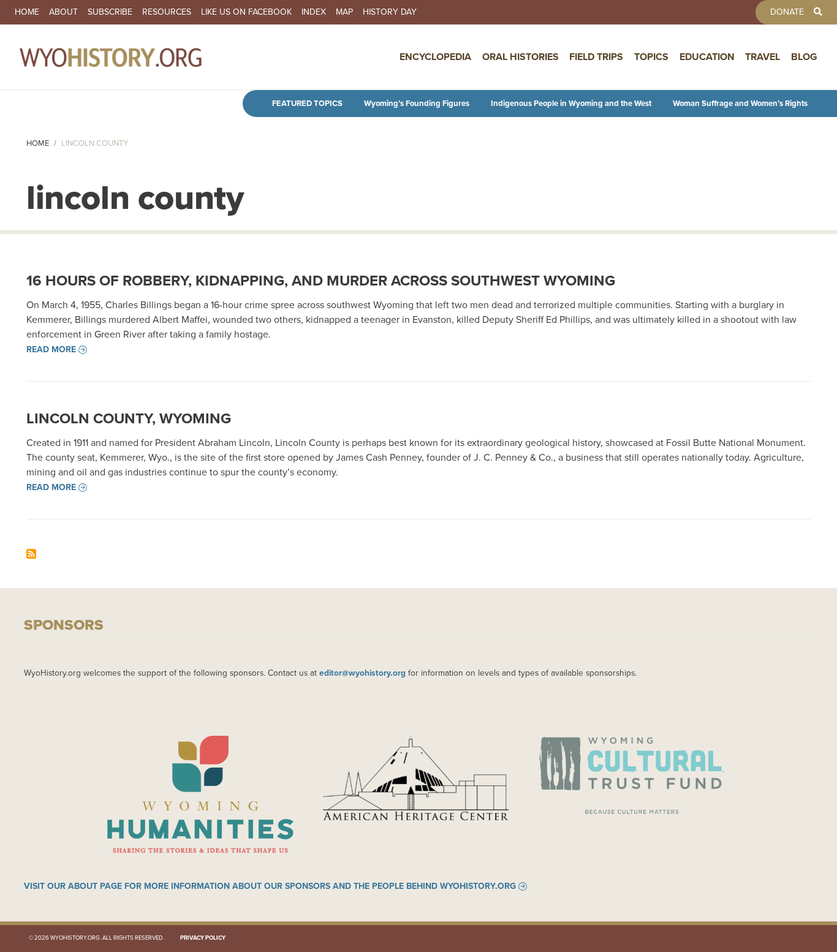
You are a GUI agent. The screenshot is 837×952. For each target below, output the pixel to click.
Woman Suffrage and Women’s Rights (740, 103)
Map (344, 12)
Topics (651, 57)
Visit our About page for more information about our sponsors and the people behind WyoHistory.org (270, 886)
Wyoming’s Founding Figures (416, 103)
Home (27, 12)
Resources (166, 12)
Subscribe (110, 12)
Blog (804, 57)
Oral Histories (520, 57)
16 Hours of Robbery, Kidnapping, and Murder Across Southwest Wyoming (320, 281)
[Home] (137, 57)
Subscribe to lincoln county (31, 554)
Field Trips (596, 57)
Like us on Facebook (246, 12)
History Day (390, 12)
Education (707, 57)
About (63, 12)
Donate (787, 12)
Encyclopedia (435, 57)
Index (313, 12)
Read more (51, 350)
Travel (762, 57)
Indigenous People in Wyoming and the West (571, 103)
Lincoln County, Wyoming (128, 418)
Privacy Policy (202, 938)
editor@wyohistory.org (362, 673)
